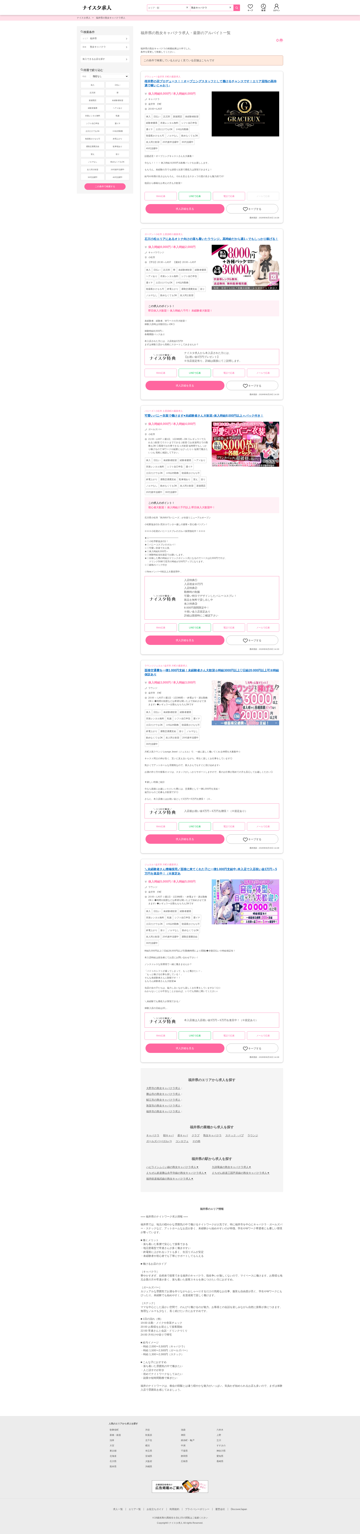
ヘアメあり (117, 108)
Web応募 (160, 196)
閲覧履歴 (263, 7)
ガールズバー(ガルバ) (159, 1141)
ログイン (276, 7)
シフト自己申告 (92, 123)
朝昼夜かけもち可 (92, 139)
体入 (92, 85)
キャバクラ (152, 1135)
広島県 (184, 1461)
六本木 (220, 1429)
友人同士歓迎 (92, 169)
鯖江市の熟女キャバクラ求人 (163, 1099)
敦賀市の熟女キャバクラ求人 (163, 1105)
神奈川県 (221, 1450)
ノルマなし (92, 162)
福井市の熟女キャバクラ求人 (163, 1111)
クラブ (196, 1135)
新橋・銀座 (115, 1435)
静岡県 (184, 1456)
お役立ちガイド (155, 1509)
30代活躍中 (93, 177)
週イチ (117, 123)
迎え (92, 154)
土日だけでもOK (93, 131)
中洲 (183, 1445)
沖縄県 (148, 1466)
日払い (117, 85)
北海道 (113, 1456)
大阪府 (148, 1461)
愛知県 (220, 1456)
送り (117, 154)
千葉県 (184, 1450)
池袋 (183, 1429)
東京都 (113, 1450)
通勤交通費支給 (92, 146)
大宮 (112, 1445)
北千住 (148, 1440)
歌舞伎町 (114, 1429)
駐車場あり (117, 146)
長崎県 (220, 1461)
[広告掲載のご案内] (180, 1486)
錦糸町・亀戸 (187, 1440)
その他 (196, 1141)
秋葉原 (148, 1435)
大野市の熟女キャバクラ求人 (163, 1088)
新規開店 (92, 100)
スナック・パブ (234, 1135)
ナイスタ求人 (83, 17)
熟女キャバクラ (212, 1135)
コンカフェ (182, 1141)
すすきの (221, 1445)
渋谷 (147, 1429)
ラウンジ (253, 1135)
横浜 (147, 1445)
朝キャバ (168, 1135)
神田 (183, 1435)
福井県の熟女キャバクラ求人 (110, 17)
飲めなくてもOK (117, 162)
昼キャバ (182, 1135)
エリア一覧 (135, 1509)
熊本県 (113, 1466)
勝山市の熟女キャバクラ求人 (163, 1093)
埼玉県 (148, 1450)
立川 (219, 1440)
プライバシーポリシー (197, 1509)
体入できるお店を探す (93, 59)
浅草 (112, 1440)
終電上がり (117, 139)
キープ (250, 7)
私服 (117, 116)
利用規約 (174, 1509)
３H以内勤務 (117, 131)
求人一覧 (118, 1509)
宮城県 (148, 1456)
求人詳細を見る (185, 208)
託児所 (92, 93)
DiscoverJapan (239, 1509)
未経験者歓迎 (117, 100)
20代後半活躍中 (117, 169)
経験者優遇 (92, 108)
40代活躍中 (117, 177)
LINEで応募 (195, 196)
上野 (219, 1435)
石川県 (113, 1461)
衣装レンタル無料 (92, 116)
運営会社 (220, 1509)
